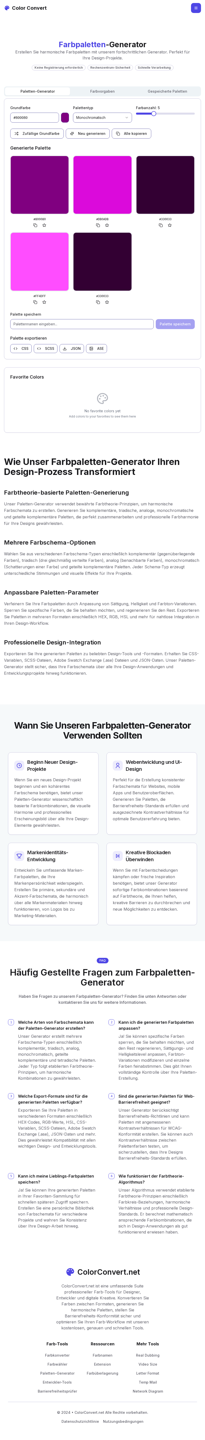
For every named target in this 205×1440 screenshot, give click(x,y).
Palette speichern (25, 314)
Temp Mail (148, 1382)
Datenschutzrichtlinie (80, 1421)
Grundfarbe (20, 108)
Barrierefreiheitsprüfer (57, 1391)
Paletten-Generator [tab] (37, 91)
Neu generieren (92, 133)
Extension (102, 1364)
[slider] (153, 113)
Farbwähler (57, 1364)
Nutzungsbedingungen (123, 1421)
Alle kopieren (135, 133)
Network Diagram (148, 1391)
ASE (100, 348)
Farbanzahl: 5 (148, 108)
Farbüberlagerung (102, 1373)
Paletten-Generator (57, 1373)
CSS (25, 348)
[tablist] (102, 91)
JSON (76, 348)
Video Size (147, 1364)
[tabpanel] (102, 228)
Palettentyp (83, 108)
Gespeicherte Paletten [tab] (167, 91)
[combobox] (102, 118)
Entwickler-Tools (57, 1382)
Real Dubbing (148, 1355)
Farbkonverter (57, 1355)
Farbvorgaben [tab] (102, 91)
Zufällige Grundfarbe (41, 133)
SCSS (49, 348)
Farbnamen (102, 1355)
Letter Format (147, 1373)
